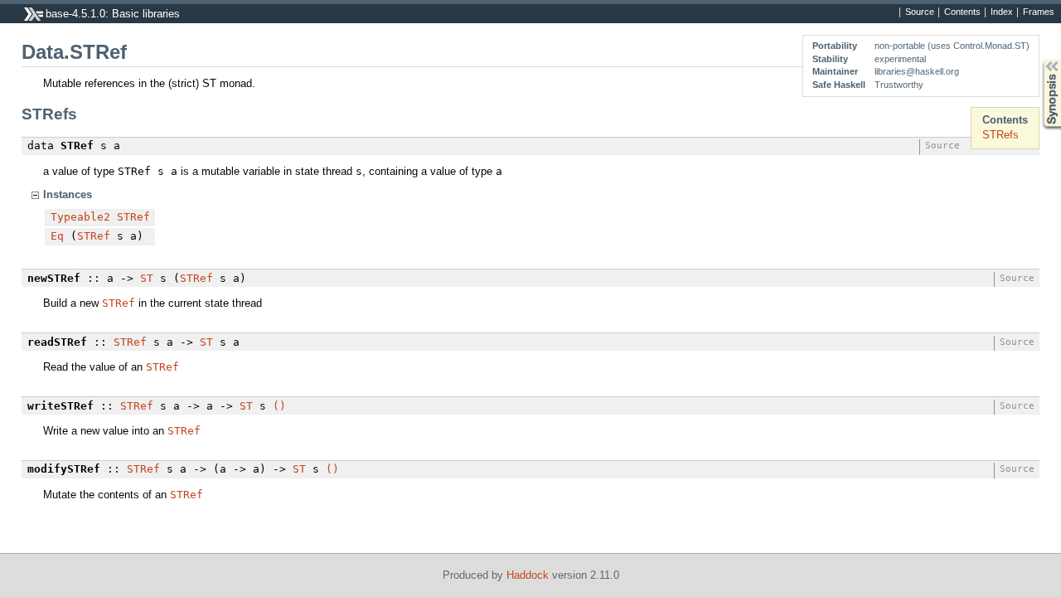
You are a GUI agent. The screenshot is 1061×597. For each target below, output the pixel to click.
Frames (1038, 12)
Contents (962, 12)
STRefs (1000, 135)
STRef (133, 217)
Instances (67, 194)
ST (146, 278)
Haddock (527, 575)
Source (919, 12)
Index (1002, 12)
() (279, 406)
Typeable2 (80, 217)
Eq (57, 236)
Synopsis (1040, 60)
